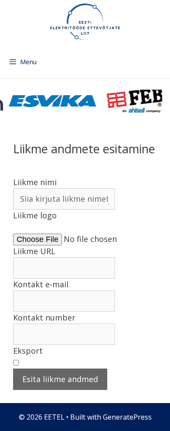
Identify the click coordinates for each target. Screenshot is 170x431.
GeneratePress (127, 417)
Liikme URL (34, 251)
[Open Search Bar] (162, 65)
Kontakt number (44, 317)
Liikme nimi (35, 182)
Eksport (28, 350)
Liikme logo (35, 215)
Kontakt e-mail (40, 284)
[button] (78, 227)
